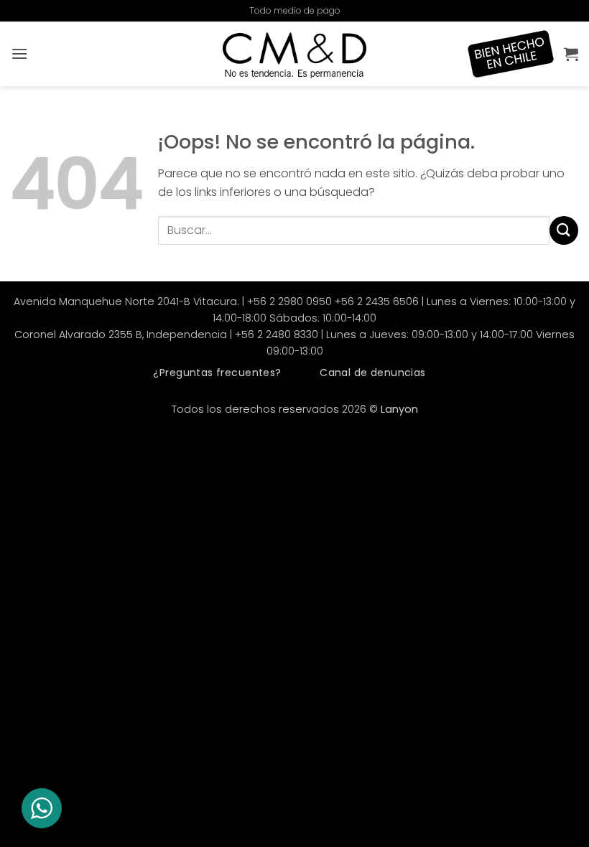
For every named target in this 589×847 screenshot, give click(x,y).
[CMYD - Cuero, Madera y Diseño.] (294, 54)
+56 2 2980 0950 (289, 301)
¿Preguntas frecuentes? (217, 372)
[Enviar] (563, 230)
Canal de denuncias (373, 372)
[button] (19, 53)
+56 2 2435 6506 (377, 301)
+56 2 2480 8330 (276, 334)
